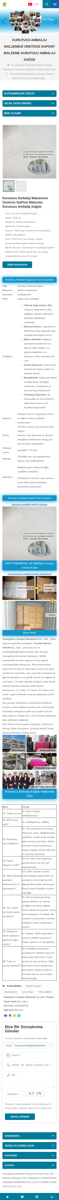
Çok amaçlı (27, 992)
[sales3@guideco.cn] (5, 1015)
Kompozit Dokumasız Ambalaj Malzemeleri (36, 69)
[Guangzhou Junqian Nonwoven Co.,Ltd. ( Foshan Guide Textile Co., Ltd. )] (4, 4)
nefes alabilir (45, 992)
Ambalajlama (11, 992)
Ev (12, 65)
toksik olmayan (33, 986)
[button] (27, 31)
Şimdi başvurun (17, 264)
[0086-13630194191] (19, 1015)
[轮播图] (29, 21)
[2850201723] (10, 1015)
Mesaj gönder (20, 1116)
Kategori (20, 65)
